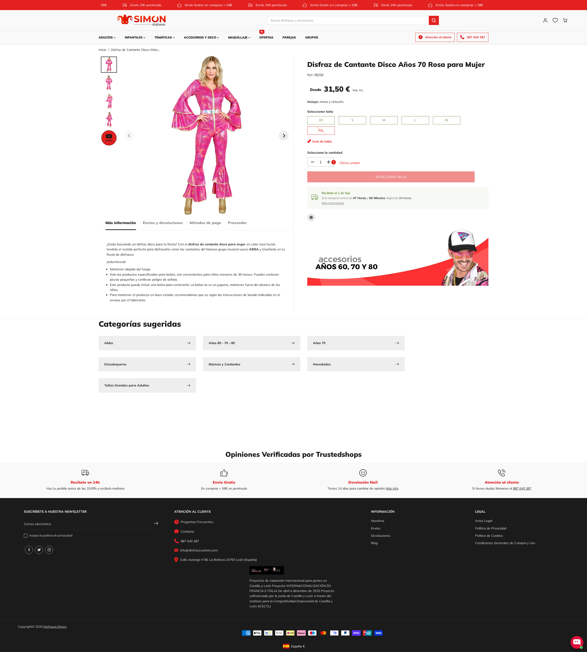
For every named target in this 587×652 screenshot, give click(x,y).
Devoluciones (380, 536)
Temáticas (164, 37)
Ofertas (266, 35)
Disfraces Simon (54, 626)
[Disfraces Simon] (141, 20)
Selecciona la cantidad (324, 153)
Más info (392, 488)
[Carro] (565, 20)
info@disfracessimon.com (199, 550)
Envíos (375, 528)
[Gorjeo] (39, 550)
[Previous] (129, 136)
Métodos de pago (205, 222)
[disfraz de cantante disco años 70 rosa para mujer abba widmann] (206, 135)
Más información (120, 222)
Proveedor (237, 222)
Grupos (311, 37)
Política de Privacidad (490, 528)
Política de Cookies (489, 536)
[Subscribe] (156, 524)
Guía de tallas (322, 141)
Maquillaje (238, 37)
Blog (374, 543)
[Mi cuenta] (545, 20)
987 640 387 (522, 488)
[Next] (284, 136)
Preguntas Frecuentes (197, 522)
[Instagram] (49, 550)
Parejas (289, 37)
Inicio (102, 50)
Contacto (187, 531)
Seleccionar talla (320, 112)
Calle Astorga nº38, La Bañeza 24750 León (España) (218, 560)
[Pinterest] (311, 217)
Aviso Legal (483, 521)
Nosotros (377, 521)
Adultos (106, 37)
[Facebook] (29, 550)
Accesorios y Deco (200, 37)
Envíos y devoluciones (163, 222)
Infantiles (134, 37)
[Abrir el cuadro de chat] (576, 642)
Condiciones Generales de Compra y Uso (505, 543)
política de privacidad (57, 535)
